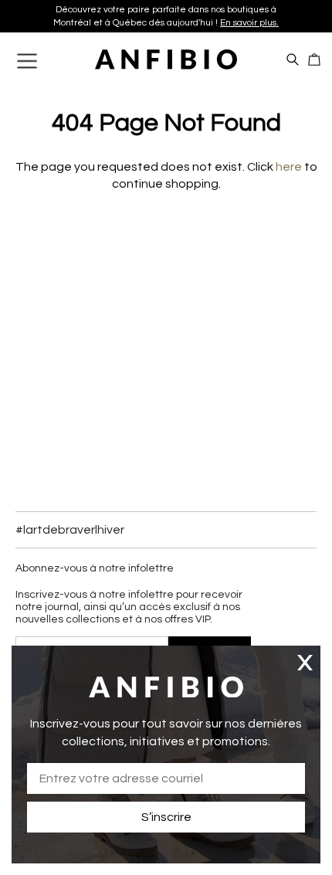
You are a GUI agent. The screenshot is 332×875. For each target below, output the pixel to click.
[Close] (305, 662)
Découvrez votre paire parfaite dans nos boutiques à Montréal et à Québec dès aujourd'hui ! (166, 16)
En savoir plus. (249, 23)
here (289, 167)
